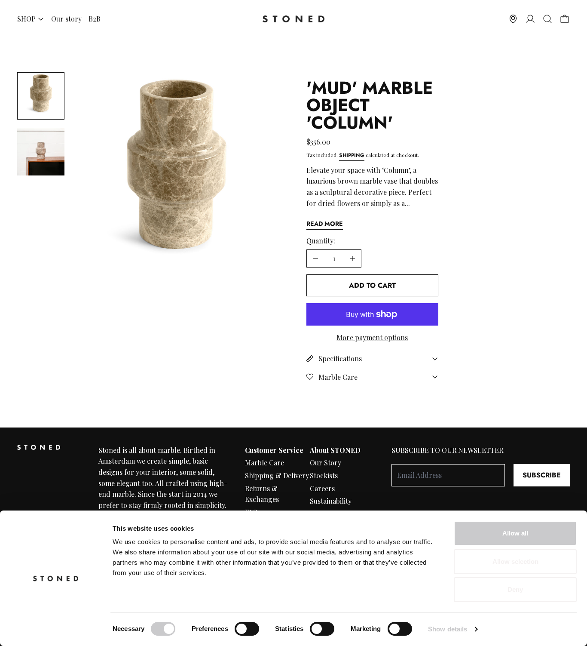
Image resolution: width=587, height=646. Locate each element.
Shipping (351, 155)
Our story (66, 18)
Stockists (324, 475)
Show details (447, 629)
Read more (324, 223)
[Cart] (564, 19)
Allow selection (515, 561)
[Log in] (530, 19)
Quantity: (320, 240)
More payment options (372, 337)
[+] (352, 258)
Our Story (325, 462)
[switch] (247, 629)
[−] (315, 258)
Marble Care (264, 462)
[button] (547, 19)
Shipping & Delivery (277, 475)
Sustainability (331, 500)
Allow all (515, 533)
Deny (515, 589)
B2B (95, 18)
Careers (322, 488)
